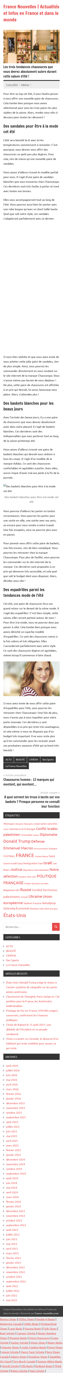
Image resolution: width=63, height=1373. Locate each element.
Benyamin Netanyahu (24, 823)
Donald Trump (17, 841)
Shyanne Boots (18, 1338)
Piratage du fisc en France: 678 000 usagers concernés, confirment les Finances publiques (32, 1015)
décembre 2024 (15, 1159)
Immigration (30, 863)
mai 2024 (11, 1187)
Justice (16, 869)
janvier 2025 (13, 1154)
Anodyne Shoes (38, 1356)
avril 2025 (12, 1140)
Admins (25, 84)
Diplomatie (48, 834)
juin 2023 (11, 1239)
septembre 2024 (16, 1173)
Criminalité (26, 834)
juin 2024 (11, 1182)
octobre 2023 (14, 1220)
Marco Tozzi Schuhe (32, 1352)
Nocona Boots (33, 1328)
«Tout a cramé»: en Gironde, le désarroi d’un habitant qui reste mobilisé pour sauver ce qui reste (32, 1043)
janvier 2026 (13, 1098)
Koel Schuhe (7, 1333)
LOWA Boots (31, 1323)
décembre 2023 (15, 1211)
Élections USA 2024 (39, 908)
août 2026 (12, 1065)
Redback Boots (44, 1366)
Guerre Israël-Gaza (13, 863)
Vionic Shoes (38, 1342)
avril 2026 (12, 1084)
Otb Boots (27, 1366)
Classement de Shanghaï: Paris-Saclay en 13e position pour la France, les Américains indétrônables (33, 1001)
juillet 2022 (12, 1290)
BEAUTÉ (20, 759)
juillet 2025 (12, 1126)
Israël (47, 863)
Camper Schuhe (26, 1333)
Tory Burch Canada (24, 1361)
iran (40, 863)
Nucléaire (22, 876)
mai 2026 (11, 1079)
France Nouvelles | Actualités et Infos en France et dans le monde (31, 13)
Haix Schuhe (37, 1370)
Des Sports (48, 759)
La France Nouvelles (16, 765)
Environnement (41, 848)
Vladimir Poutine (32, 903)
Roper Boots (55, 1342)
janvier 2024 (13, 1206)
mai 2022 (11, 1300)
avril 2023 (12, 1248)
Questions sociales (40, 883)
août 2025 (12, 1121)
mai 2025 (11, 1136)
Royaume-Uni (11, 890)
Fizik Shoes (50, 1328)
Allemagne (9, 823)
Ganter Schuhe (20, 1342)
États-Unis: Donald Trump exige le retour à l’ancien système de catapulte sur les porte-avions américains (32, 987)
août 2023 (12, 1229)
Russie (25, 889)
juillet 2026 (12, 1070)
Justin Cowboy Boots (33, 1347)
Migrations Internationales (36, 869)
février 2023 (13, 1257)
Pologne (27, 883)
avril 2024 (12, 1192)
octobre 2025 (14, 1112)
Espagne (53, 848)
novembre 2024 (15, 1164)
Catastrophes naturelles (45, 823)
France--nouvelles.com (46, 1313)
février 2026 (13, 1093)
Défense (38, 841)
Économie (22, 908)
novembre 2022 (15, 1272)
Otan (34, 876)
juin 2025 (11, 1131)
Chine (5, 829)
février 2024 (13, 1201)
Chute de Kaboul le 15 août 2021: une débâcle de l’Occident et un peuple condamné (28, 1029)
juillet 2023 (12, 1234)
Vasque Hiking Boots (49, 1361)
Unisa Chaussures (39, 1338)
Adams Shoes (19, 1356)
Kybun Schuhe (19, 1370)
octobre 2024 (14, 1168)
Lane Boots (16, 1328)
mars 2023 (12, 1253)
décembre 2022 (15, 1267)
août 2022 (12, 1286)
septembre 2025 (16, 1117)
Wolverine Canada (11, 1323)
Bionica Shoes (8, 1319)
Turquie (24, 896)
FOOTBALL (9, 856)
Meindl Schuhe (10, 1366)
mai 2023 (11, 1243)
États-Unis (14, 915)
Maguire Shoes (10, 1347)
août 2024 (12, 1178)
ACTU (9, 759)
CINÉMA (33, 759)
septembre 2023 (16, 1225)
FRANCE (25, 855)
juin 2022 (11, 1295)
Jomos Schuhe (10, 1352)
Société (37, 890)
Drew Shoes (55, 1347)
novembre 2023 (15, 1215)
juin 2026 (11, 1075)
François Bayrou (41, 856)
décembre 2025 (15, 1103)
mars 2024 (12, 1197)
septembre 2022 (16, 1281)
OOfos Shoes (26, 1319)
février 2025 (13, 1150)
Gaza (52, 856)
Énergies (54, 908)
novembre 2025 (15, 1107)
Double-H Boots (45, 1319)
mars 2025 (12, 1145)
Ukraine (35, 896)
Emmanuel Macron (18, 848)
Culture (36, 835)
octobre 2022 (14, 1276)
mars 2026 (12, 1089)
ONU (29, 876)
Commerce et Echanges (22, 828)
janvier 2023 (13, 1262)
